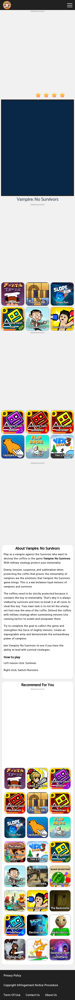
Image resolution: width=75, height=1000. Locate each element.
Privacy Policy (12, 975)
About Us (51, 995)
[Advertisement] (37, 50)
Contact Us (33, 995)
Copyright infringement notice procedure (30, 985)
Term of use (11, 995)
